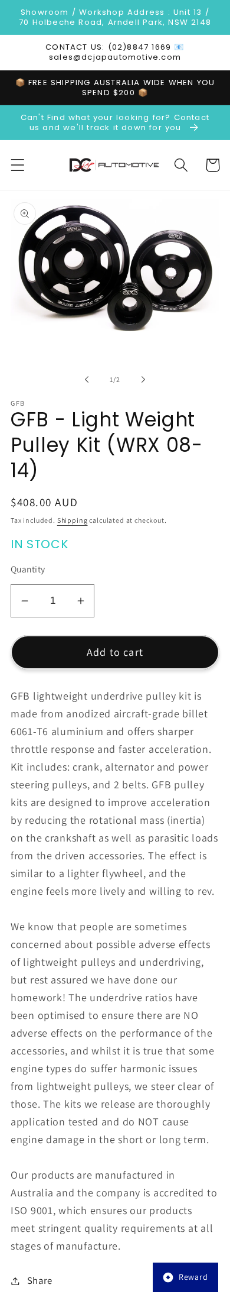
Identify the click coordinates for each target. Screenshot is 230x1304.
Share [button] (39, 1280)
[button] (18, 165)
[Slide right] (143, 379)
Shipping (72, 520)
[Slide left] (87, 379)
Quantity (28, 569)
